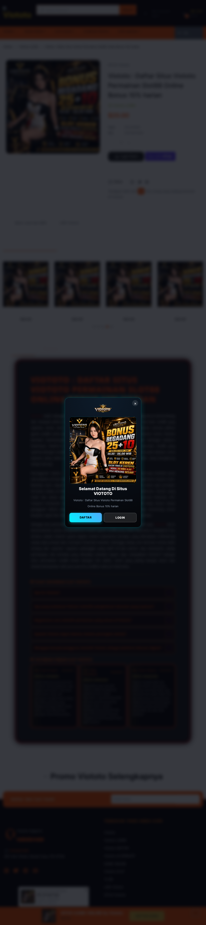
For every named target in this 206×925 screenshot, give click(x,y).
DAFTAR (86, 517)
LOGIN (120, 517)
